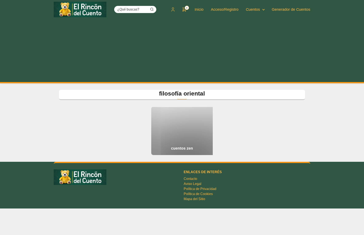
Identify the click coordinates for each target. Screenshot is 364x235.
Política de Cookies (198, 194)
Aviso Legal (192, 184)
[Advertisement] (182, 50)
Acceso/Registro (224, 9)
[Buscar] (151, 9)
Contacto (190, 179)
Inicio (199, 9)
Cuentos (253, 9)
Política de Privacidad (200, 189)
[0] (184, 11)
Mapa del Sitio (194, 199)
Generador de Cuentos (291, 9)
